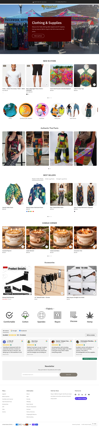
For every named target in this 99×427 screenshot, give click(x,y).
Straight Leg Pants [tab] (61, 179)
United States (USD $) (7, 424)
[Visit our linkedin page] (82, 394)
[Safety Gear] (57, 110)
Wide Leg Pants (38, 35)
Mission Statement (31, 406)
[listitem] (39, 2)
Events (79, 12)
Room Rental (30, 404)
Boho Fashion (28, 12)
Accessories (62, 12)
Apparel (20, 12)
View (14, 154)
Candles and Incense (39, 12)
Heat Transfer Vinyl (52, 12)
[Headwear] (41, 110)
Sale (74, 12)
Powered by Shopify (76, 424)
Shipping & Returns (32, 414)
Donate (28, 399)
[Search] (89, 6)
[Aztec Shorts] (73, 110)
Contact (28, 409)
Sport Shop (44, 1)
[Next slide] (97, 110)
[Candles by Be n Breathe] (26, 110)
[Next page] (97, 76)
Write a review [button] (91, 335)
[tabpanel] (49, 200)
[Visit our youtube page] (88, 394)
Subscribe (68, 374)
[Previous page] (2, 76)
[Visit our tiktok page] (85, 394)
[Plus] (88, 110)
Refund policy (30, 417)
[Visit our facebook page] (75, 394)
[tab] (48, 168)
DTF (69, 12)
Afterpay (29, 401)
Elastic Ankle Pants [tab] (37, 179)
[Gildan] (10, 110)
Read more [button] (6, 354)
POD (28, 396)
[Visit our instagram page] (79, 394)
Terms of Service (31, 412)
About (28, 394)
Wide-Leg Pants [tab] (49, 179)
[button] (14, 331)
